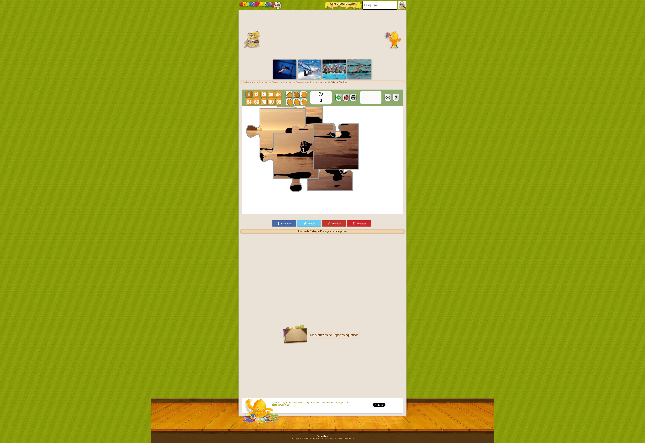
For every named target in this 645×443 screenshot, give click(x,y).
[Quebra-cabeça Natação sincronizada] (334, 78)
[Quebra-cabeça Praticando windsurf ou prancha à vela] (309, 78)
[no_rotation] (346, 97)
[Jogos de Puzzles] (260, 5)
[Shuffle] (338, 97)
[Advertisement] (322, 34)
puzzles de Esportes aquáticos (337, 335)
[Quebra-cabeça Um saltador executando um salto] (284, 78)
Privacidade (322, 436)
